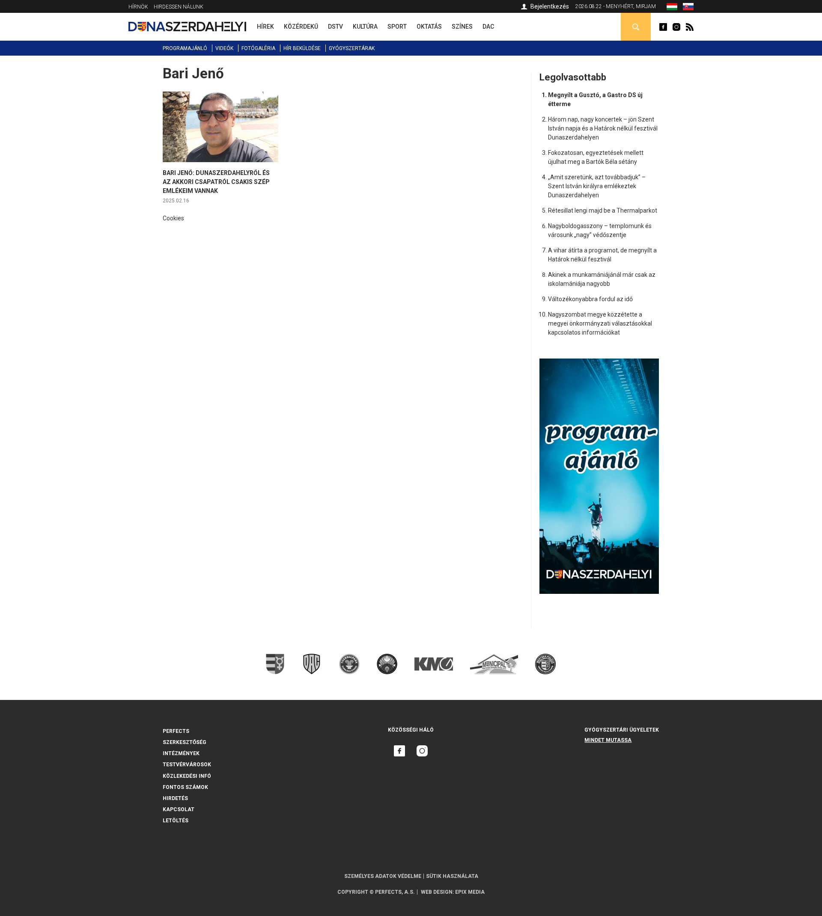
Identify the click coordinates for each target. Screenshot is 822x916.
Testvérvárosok (187, 765)
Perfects (176, 731)
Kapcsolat (178, 809)
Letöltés (175, 821)
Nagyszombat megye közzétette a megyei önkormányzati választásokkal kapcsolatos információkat (600, 323)
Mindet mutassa (607, 740)
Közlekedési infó (187, 776)
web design (437, 892)
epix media (470, 892)
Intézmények (181, 753)
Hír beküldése (302, 48)
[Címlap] (187, 26)
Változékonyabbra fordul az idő (590, 299)
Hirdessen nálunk (178, 7)
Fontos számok (185, 787)
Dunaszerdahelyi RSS (690, 27)
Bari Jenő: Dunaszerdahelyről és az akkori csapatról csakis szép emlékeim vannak (216, 181)
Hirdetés (175, 798)
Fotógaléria (258, 48)
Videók (224, 48)
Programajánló (185, 48)
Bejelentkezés (549, 6)
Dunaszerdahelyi (663, 27)
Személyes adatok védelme (382, 876)
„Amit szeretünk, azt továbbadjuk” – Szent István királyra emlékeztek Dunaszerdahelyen (597, 186)
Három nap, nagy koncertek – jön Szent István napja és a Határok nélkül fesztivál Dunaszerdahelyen (603, 128)
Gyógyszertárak (352, 48)
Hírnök (138, 7)
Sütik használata (452, 876)
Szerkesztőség (184, 742)
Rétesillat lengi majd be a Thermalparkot (602, 210)
